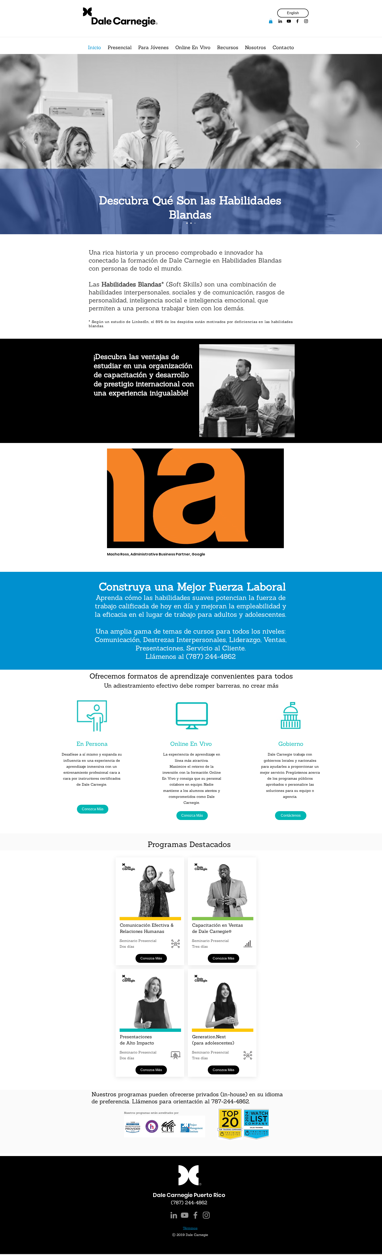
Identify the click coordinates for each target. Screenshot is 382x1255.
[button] (271, 21)
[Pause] (113, 542)
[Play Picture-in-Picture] (270, 542)
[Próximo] (358, 144)
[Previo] (24, 144)
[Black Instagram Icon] (306, 21)
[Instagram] (206, 1215)
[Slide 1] (187, 223)
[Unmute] (120, 542)
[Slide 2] (191, 223)
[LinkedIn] (173, 1215)
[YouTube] (288, 21)
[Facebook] (297, 21)
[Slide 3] (195, 223)
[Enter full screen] (278, 542)
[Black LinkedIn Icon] (280, 21)
